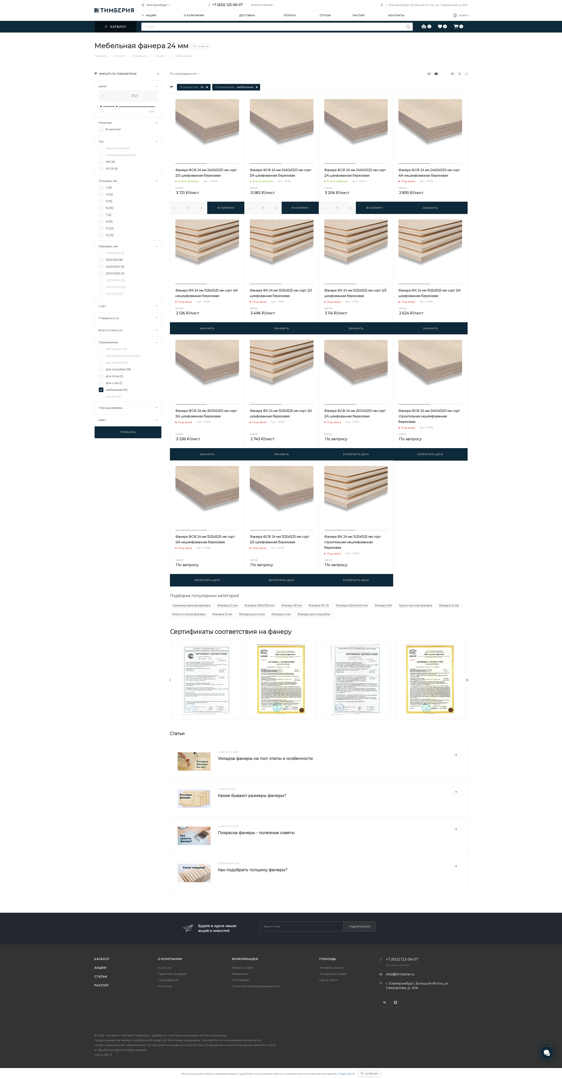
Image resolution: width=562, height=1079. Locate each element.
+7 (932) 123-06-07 (227, 5)
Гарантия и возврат (172, 974)
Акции (100, 967)
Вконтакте (384, 1002)
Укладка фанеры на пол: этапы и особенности (265, 758)
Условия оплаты (331, 967)
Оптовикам (240, 980)
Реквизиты (240, 974)
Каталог (102, 959)
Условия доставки (332, 974)
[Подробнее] (456, 755)
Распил (101, 985)
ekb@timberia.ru (400, 974)
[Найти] (408, 27)
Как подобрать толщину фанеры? (252, 869)
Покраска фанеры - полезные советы (256, 832)
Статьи (100, 976)
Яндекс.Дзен (395, 1002)
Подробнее (346, 1073)
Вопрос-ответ (242, 967)
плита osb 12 (103, 1054)
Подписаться (360, 926)
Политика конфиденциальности (255, 986)
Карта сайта (328, 980)
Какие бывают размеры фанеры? (252, 795)
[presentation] (170, 680)
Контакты (165, 986)
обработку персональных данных (122, 1050)
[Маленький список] (429, 73)
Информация (245, 959)
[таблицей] (466, 73)
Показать (128, 432)
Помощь (327, 959)
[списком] (459, 73)
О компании (170, 959)
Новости (164, 967)
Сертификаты (168, 980)
